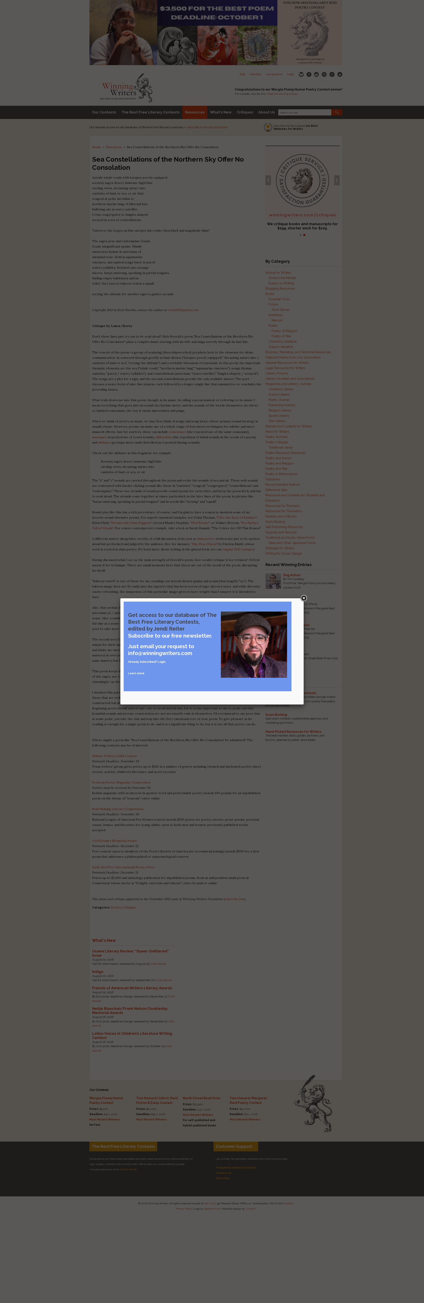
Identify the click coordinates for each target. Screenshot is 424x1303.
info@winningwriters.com (160, 653)
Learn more (136, 673)
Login (161, 661)
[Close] (304, 598)
